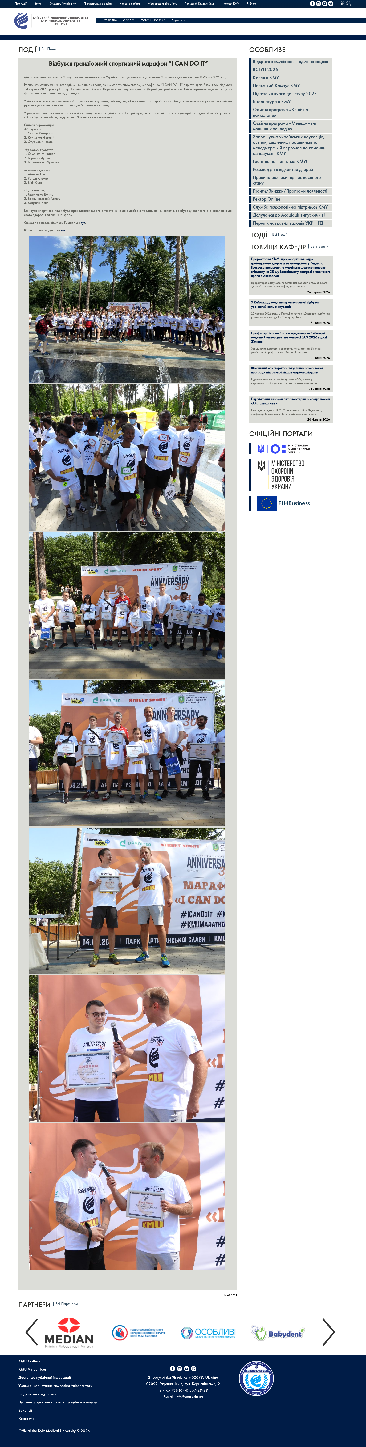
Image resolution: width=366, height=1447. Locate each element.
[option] (74, 1332)
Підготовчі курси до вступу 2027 (285, 94)
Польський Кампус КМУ (199, 3)
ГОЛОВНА (110, 20)
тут (83, 223)
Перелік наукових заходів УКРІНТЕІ (288, 223)
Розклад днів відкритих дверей (283, 170)
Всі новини (319, 247)
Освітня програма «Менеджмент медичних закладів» (285, 126)
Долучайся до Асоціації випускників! (289, 215)
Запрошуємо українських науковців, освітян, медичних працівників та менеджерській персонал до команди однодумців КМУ (289, 145)
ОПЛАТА (129, 20)
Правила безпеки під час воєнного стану (287, 181)
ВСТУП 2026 (265, 70)
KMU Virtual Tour (32, 1370)
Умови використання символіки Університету (55, 1386)
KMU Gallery (29, 1361)
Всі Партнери (66, 1304)
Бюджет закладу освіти (37, 1394)
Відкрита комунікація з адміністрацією (290, 62)
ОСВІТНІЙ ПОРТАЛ (153, 20)
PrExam (251, 3)
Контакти (26, 1419)
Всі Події (49, 49)
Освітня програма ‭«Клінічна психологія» (280, 113)
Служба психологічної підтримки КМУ (290, 207)
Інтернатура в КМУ (272, 102)
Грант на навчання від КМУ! (280, 161)
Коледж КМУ (230, 3)
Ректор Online (266, 199)
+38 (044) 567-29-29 (189, 1391)
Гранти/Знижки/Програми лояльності (290, 191)
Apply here (178, 20)
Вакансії (25, 1411)
